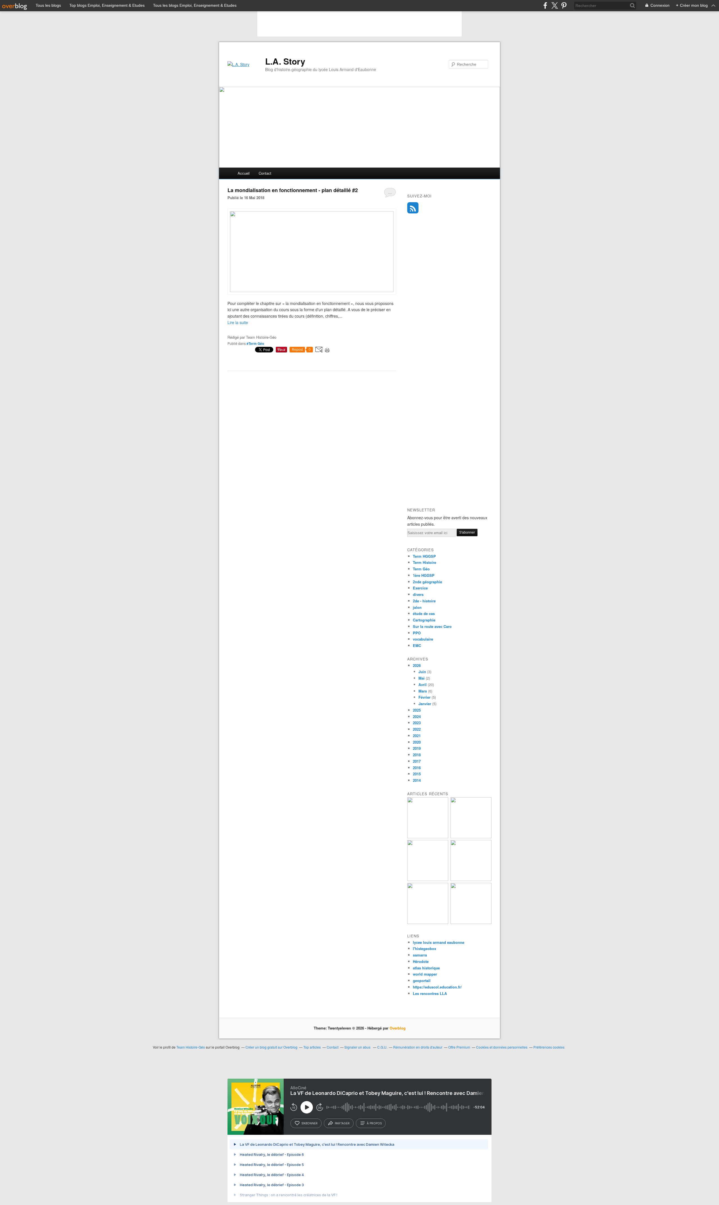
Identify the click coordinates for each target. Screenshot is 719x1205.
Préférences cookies (549, 1047)
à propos (374, 1123)
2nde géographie (427, 581)
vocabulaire (423, 639)
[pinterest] (563, 5)
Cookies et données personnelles (501, 1047)
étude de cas (424, 613)
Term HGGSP (424, 556)
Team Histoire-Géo (190, 1047)
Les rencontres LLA (430, 993)
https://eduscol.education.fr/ (437, 987)
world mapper (425, 974)
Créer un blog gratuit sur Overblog (271, 1047)
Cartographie (424, 620)
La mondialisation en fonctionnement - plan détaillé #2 (292, 190)
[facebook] (545, 5)
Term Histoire (424, 562)
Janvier (424, 703)
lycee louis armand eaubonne (438, 942)
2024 (417, 716)
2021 (417, 735)
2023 (417, 722)
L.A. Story (285, 61)
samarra (420, 955)
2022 (417, 729)
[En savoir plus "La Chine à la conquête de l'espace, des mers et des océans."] (471, 879)
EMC (417, 645)
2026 (417, 665)
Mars (422, 691)
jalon (417, 607)
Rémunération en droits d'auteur (417, 1047)
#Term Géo (255, 343)
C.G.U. (382, 1047)
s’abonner (309, 1123)
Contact (265, 173)
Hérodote (421, 961)
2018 (417, 754)
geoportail (422, 980)
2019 (417, 748)
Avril (422, 684)
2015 (417, 773)
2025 (417, 710)
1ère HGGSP (423, 575)
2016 (417, 767)
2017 (417, 761)
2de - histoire (424, 600)
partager (342, 1123)
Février (424, 697)
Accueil (244, 173)
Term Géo (421, 568)
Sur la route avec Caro (432, 626)
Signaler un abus (357, 1047)
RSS (412, 207)
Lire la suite (237, 322)
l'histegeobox (424, 948)
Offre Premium (459, 1047)
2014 (417, 780)
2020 (417, 742)
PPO (417, 632)
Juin (422, 671)
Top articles (312, 1047)
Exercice (420, 588)
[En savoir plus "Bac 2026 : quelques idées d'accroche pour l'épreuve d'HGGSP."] (427, 836)
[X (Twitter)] (554, 5)
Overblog (398, 1028)
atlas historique (426, 968)
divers (418, 594)
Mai (421, 678)
